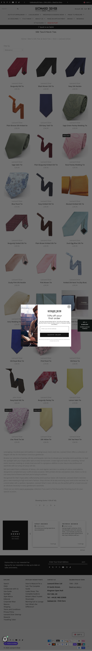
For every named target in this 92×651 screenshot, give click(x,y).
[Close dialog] (69, 306)
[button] (85, 325)
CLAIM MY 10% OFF (54, 334)
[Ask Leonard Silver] (5, 639)
